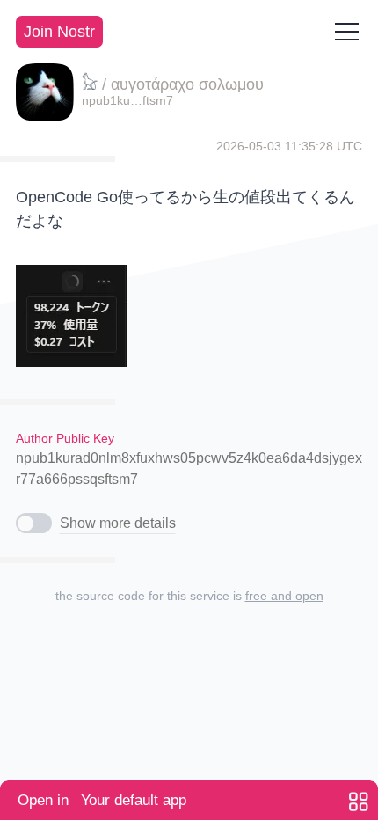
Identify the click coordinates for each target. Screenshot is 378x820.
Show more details (118, 523)
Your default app (102, 800)
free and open (284, 596)
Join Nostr (59, 31)
